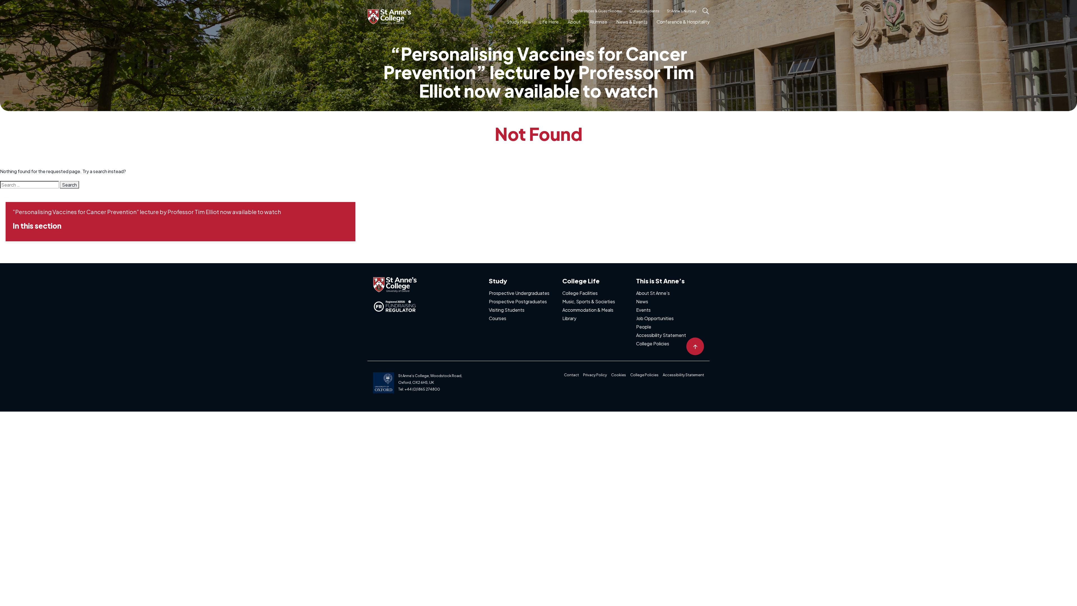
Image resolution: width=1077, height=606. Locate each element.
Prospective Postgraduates (518, 301)
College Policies (652, 343)
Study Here (518, 22)
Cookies (618, 375)
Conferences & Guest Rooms (596, 11)
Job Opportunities (655, 318)
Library (569, 318)
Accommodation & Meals (587, 310)
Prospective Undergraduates (519, 293)
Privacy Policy (595, 375)
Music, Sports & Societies (588, 301)
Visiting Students (506, 310)
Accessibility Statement (661, 335)
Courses (497, 318)
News (642, 301)
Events (643, 310)
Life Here (549, 22)
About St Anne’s (653, 293)
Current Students (644, 11)
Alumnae (598, 22)
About (574, 22)
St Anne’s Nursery (682, 11)
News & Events (632, 22)
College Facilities (580, 293)
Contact (571, 375)
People (643, 327)
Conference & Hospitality (683, 22)
